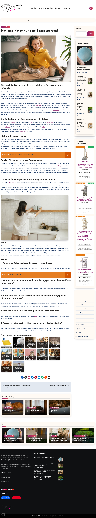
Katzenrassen (67, 8)
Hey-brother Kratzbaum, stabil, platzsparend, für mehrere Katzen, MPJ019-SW (85, 271)
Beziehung (12, 182)
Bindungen (38, 105)
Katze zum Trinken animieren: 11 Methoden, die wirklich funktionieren (83, 440)
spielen (13, 122)
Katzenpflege (79, 313)
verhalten (56, 110)
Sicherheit (50, 122)
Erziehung (50, 8)
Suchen (78, 28)
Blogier (52, 515)
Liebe (36, 316)
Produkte (78, 332)
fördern (7, 127)
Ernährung (42, 8)
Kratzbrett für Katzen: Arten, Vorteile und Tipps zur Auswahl (81, 92)
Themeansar (60, 515)
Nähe (43, 127)
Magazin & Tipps (80, 328)
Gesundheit (33, 8)
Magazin (57, 8)
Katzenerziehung (81, 305)
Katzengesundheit (81, 309)
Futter (77, 297)
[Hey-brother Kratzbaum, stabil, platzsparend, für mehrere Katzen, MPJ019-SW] (85, 262)
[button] (3, 514)
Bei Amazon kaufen (85, 172)
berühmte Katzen (81, 293)
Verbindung (57, 166)
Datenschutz (6, 477)
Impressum (5, 481)
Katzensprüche (80, 317)
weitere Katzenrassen (82, 336)
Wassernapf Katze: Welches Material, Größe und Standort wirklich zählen (13, 440)
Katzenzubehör (80, 324)
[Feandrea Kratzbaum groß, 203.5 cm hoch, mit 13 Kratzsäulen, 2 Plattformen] (85, 190)
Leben (31, 122)
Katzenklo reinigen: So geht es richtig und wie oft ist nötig (36, 440)
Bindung (22, 131)
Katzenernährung (81, 301)
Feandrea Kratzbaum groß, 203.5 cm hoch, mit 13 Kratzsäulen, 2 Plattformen (84, 199)
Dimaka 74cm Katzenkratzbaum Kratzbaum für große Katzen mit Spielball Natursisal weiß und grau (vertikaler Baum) (85, 164)
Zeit (25, 168)
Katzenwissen (5, 27)
